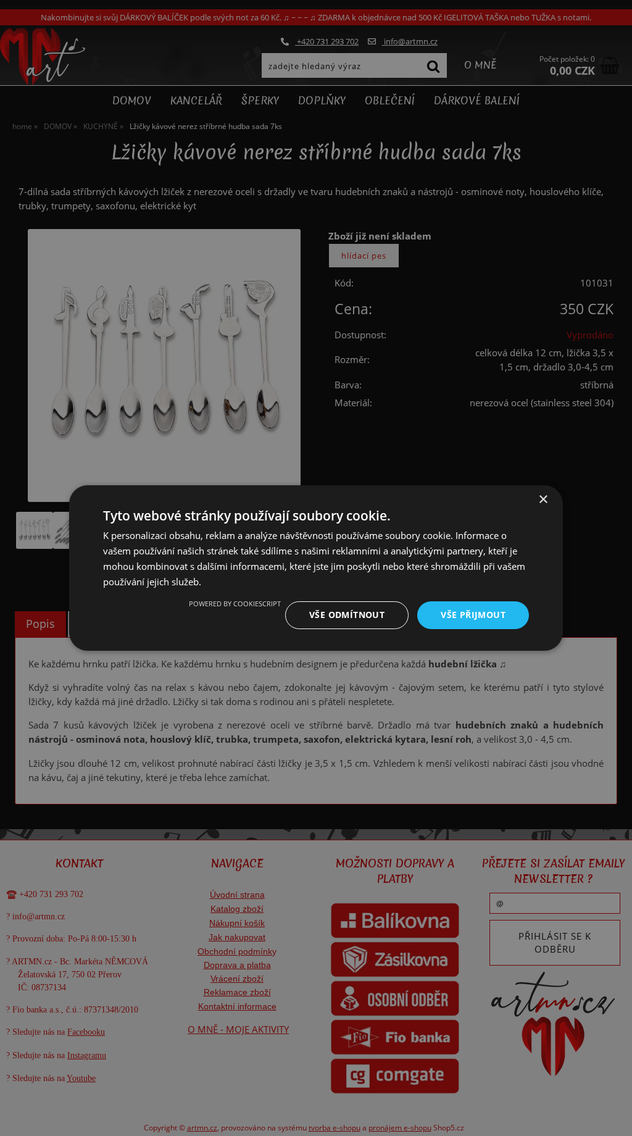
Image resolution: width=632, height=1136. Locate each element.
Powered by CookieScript (235, 603)
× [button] (542, 499)
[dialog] (316, 568)
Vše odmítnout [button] (347, 614)
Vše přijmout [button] (473, 614)
